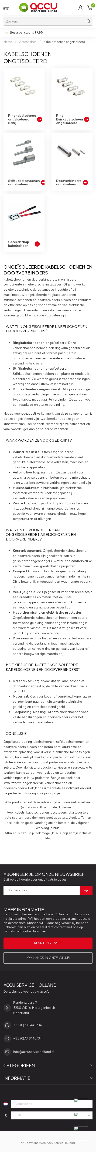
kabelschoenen (37, 812)
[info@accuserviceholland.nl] (84, 1119)
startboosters (79, 812)
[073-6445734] (84, 1105)
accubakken (15, 823)
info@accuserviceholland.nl (33, 1052)
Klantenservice (48, 943)
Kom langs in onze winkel (48, 958)
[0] (90, 7)
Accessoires (28, 42)
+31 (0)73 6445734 (27, 1025)
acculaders (59, 812)
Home (7, 42)
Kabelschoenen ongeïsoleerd (64, 42)
